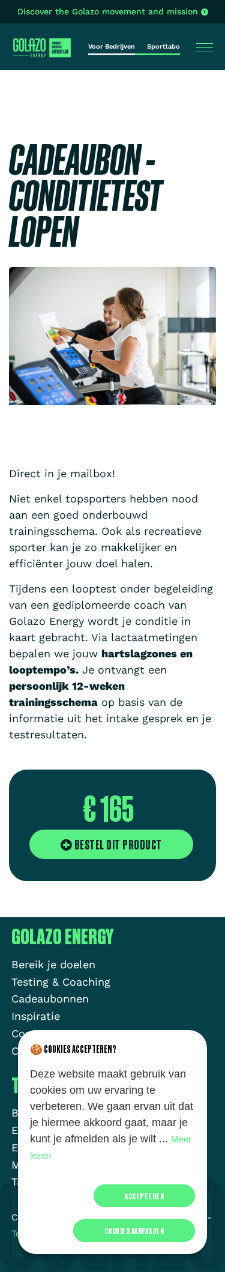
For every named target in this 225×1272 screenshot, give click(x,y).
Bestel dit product (117, 844)
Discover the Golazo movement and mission (107, 11)
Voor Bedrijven (111, 46)
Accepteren (144, 1196)
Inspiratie (35, 1016)
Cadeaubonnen (50, 998)
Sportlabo (163, 46)
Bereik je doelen (53, 964)
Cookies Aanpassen (134, 1231)
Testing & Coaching (60, 981)
